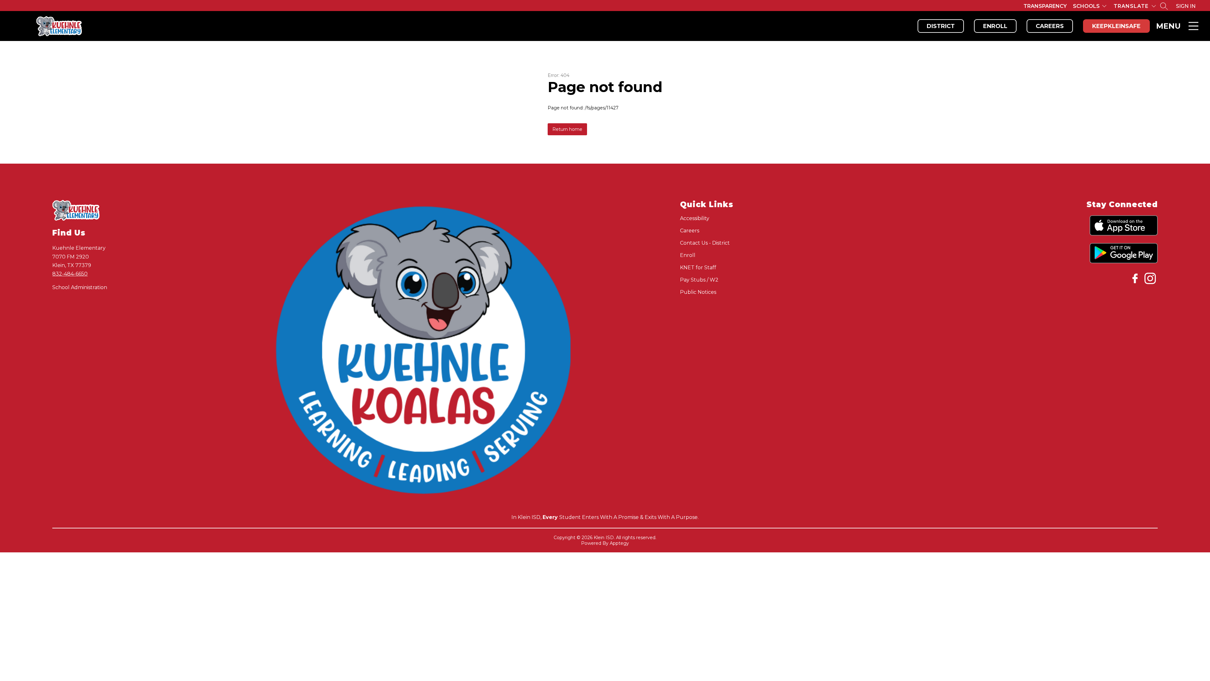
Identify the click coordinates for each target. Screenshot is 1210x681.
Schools (1086, 6)
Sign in (1186, 6)
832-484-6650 (70, 274)
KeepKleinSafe (1116, 26)
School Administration (79, 287)
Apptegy (619, 543)
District (941, 26)
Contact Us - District (705, 243)
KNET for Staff (698, 268)
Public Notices (698, 292)
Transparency (1045, 6)
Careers (1050, 26)
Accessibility (694, 218)
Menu (1168, 26)
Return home (567, 129)
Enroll (995, 26)
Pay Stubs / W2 (699, 280)
